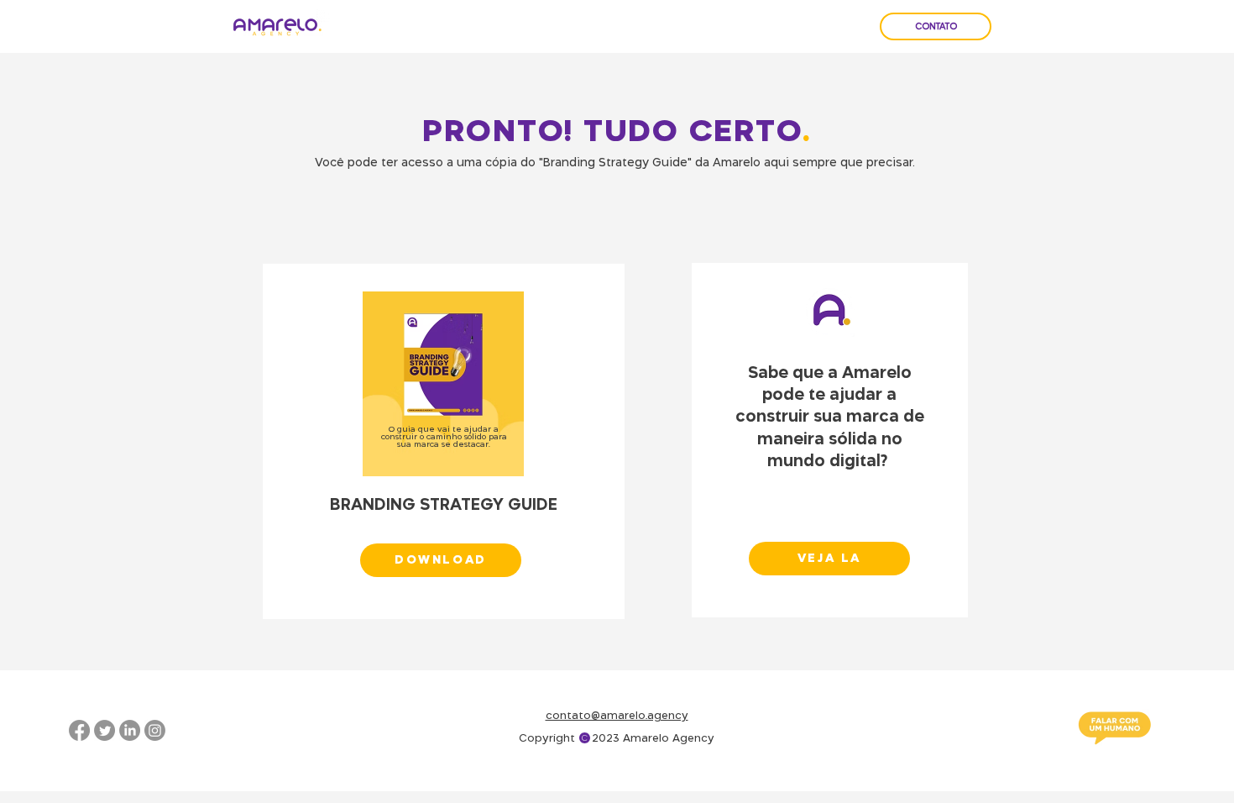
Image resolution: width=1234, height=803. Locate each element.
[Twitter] (104, 730)
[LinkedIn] (129, 730)
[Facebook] (79, 730)
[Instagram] (154, 730)
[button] (440, 560)
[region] (444, 442)
